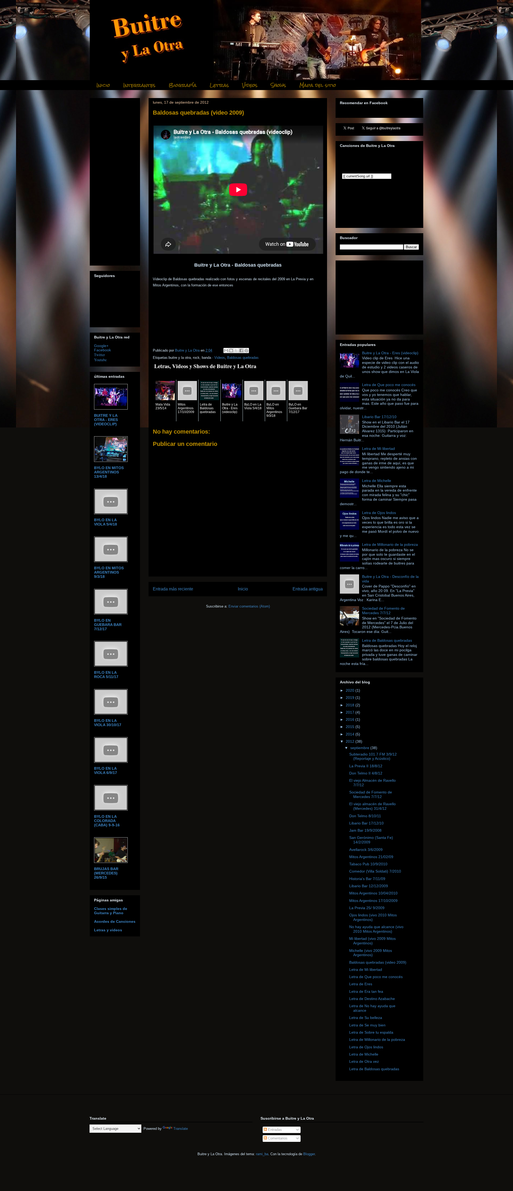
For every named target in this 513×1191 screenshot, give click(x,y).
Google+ (101, 346)
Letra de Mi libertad (378, 448)
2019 (350, 697)
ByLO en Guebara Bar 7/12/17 (108, 624)
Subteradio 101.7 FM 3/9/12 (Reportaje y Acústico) (373, 756)
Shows (278, 85)
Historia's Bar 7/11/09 (367, 879)
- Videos (218, 358)
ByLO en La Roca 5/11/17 (106, 674)
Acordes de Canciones (114, 921)
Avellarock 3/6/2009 (366, 849)
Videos (250, 85)
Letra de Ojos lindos (379, 513)
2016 (350, 719)
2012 (350, 741)
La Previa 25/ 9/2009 (366, 908)
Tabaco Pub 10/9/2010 (368, 864)
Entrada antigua (308, 589)
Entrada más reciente (173, 589)
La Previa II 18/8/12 (365, 766)
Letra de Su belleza (365, 1017)
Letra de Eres (360, 984)
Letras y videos (108, 930)
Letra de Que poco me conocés (388, 385)
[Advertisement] (237, 118)
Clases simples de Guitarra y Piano (110, 910)
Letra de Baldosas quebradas (387, 640)
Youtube (100, 359)
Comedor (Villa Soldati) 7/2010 (375, 871)
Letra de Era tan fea (366, 991)
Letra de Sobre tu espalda (371, 1032)
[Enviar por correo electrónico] (226, 350)
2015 (350, 727)
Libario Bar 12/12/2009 (368, 886)
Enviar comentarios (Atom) (249, 606)
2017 (350, 712)
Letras (219, 85)
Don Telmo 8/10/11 (365, 816)
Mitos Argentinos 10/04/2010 (373, 893)
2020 (350, 690)
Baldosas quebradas (243, 358)
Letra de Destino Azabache (372, 999)
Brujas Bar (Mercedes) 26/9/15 (106, 873)
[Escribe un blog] (231, 350)
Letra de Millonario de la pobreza (390, 544)
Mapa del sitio (317, 85)
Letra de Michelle (376, 480)
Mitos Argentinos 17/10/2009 (373, 900)
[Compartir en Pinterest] (246, 350)
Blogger (309, 1154)
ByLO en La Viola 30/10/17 (107, 722)
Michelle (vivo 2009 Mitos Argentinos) (370, 952)
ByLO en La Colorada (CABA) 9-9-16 (107, 820)
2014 (350, 734)
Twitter (99, 354)
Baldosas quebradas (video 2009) (377, 962)
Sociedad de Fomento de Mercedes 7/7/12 (383, 610)
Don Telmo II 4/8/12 (365, 773)
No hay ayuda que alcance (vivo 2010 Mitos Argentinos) (376, 929)
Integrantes (139, 85)
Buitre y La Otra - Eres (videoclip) (106, 419)
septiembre (360, 748)
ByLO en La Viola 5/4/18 (105, 522)
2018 (350, 705)
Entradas (274, 1130)
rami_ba (262, 1154)
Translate (180, 1129)
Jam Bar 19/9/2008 (365, 830)
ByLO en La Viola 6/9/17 (105, 770)
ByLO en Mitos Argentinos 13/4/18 (109, 472)
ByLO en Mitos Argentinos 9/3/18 (109, 572)
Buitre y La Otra (188, 350)
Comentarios (277, 1138)
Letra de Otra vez (364, 1061)
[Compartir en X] (236, 350)
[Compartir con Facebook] (241, 350)
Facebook (102, 350)
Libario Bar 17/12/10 (379, 417)
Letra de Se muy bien (367, 1025)
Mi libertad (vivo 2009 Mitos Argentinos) (372, 940)
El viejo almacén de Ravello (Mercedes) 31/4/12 (372, 806)
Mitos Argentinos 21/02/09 (371, 857)
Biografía (183, 85)
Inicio (103, 85)
